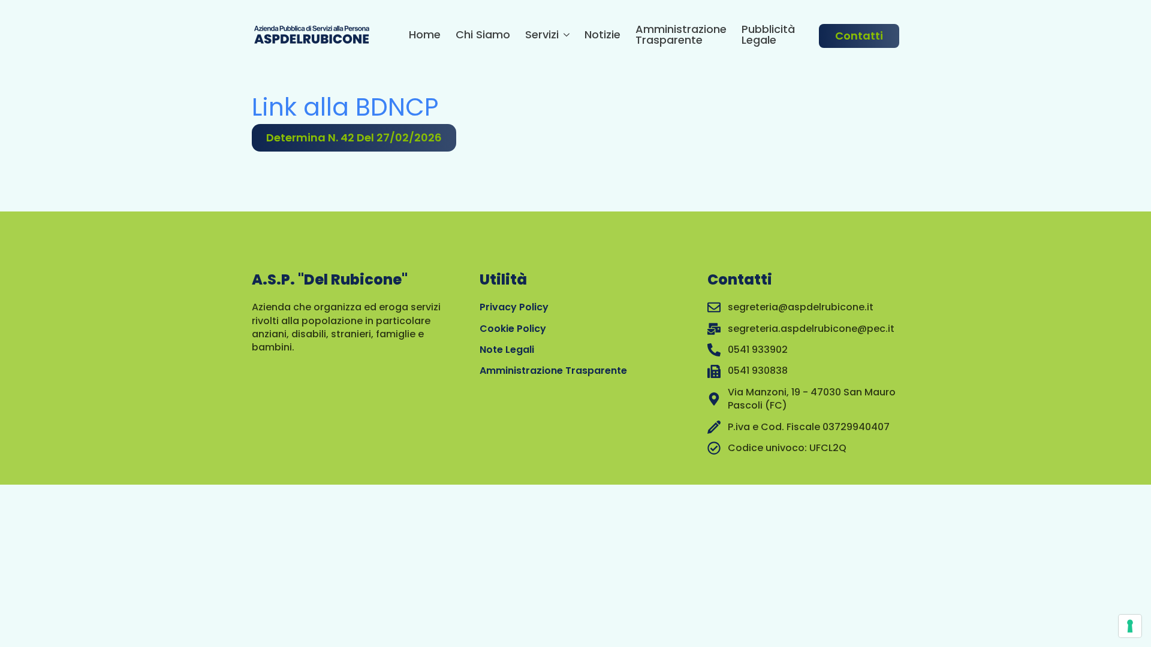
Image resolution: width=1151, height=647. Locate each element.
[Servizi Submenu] (564, 36)
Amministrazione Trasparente (681, 35)
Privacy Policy (514, 307)
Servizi (542, 35)
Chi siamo (483, 35)
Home (425, 35)
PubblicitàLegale (768, 35)
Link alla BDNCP (345, 107)
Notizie (602, 35)
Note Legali (507, 349)
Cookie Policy (513, 328)
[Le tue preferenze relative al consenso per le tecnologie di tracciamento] (1130, 626)
